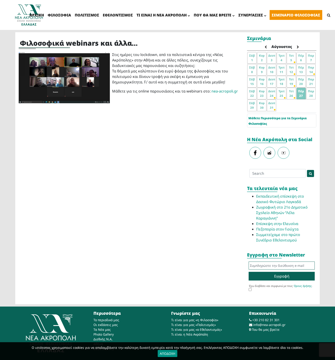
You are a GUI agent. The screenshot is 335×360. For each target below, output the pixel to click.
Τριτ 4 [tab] (281, 57)
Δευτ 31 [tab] (271, 105)
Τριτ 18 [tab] (281, 81)
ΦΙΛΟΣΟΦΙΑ (59, 15)
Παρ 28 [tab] (311, 93)
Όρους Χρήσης (303, 286)
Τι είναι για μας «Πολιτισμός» (193, 325)
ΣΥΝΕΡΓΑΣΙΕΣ (250, 15)
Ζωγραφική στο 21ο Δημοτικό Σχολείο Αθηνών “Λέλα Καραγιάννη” (282, 213)
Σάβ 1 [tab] (252, 57)
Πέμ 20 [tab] (301, 81)
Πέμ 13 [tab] (301, 69)
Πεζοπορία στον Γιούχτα (277, 229)
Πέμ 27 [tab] (301, 93)
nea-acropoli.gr (224, 91)
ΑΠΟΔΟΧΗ (167, 353)
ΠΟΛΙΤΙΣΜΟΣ (87, 15)
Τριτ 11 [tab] (281, 69)
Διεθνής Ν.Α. (103, 339)
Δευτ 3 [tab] (271, 57)
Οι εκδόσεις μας (105, 325)
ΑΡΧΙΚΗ (36, 15)
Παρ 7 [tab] (311, 57)
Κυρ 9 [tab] (262, 69)
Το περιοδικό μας (106, 320)
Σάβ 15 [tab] (252, 81)
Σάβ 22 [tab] (252, 93)
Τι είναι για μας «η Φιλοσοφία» (194, 320)
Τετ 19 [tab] (291, 81)
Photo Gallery (103, 334)
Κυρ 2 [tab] (262, 57)
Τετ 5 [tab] (291, 57)
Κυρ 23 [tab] (262, 93)
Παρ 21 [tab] (311, 81)
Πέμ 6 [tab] (301, 57)
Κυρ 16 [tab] (262, 81)
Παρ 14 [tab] (311, 69)
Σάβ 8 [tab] (252, 69)
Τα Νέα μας (102, 329)
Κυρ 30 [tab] (262, 105)
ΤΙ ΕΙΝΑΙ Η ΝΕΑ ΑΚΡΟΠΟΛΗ (162, 15)
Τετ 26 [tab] (291, 93)
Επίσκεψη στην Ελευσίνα (277, 223)
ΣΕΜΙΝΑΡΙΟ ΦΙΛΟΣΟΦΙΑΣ (296, 15)
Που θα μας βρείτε (266, 329)
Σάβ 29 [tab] (252, 105)
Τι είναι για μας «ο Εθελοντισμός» (196, 329)
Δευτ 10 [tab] (271, 69)
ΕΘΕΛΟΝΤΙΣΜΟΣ (118, 15)
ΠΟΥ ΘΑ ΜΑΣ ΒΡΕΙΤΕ (212, 15)
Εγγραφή (281, 276)
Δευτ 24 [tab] (271, 93)
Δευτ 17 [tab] (271, 81)
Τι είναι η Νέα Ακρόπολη (189, 334)
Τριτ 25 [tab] (281, 93)
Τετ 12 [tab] (291, 69)
